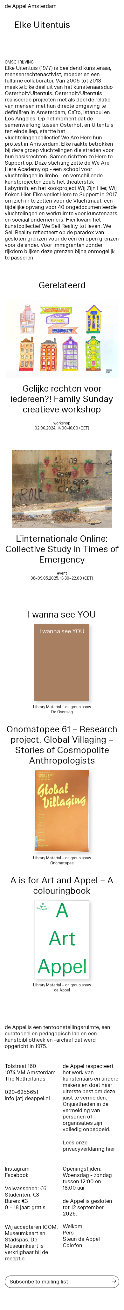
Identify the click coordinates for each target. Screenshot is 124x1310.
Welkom (72, 1226)
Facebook (17, 1175)
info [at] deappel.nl (27, 1098)
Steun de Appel (81, 1239)
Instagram (17, 1169)
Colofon (72, 1245)
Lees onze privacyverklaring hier (89, 1146)
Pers (68, 1232)
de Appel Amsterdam (31, 6)
